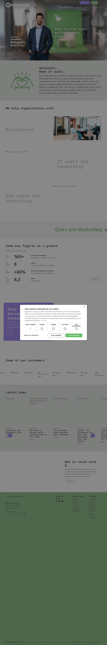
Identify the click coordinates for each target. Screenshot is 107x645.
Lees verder (43, 320)
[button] (31, 335)
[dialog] (53, 322)
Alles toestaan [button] (74, 335)
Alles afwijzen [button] (56, 335)
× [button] (84, 306)
